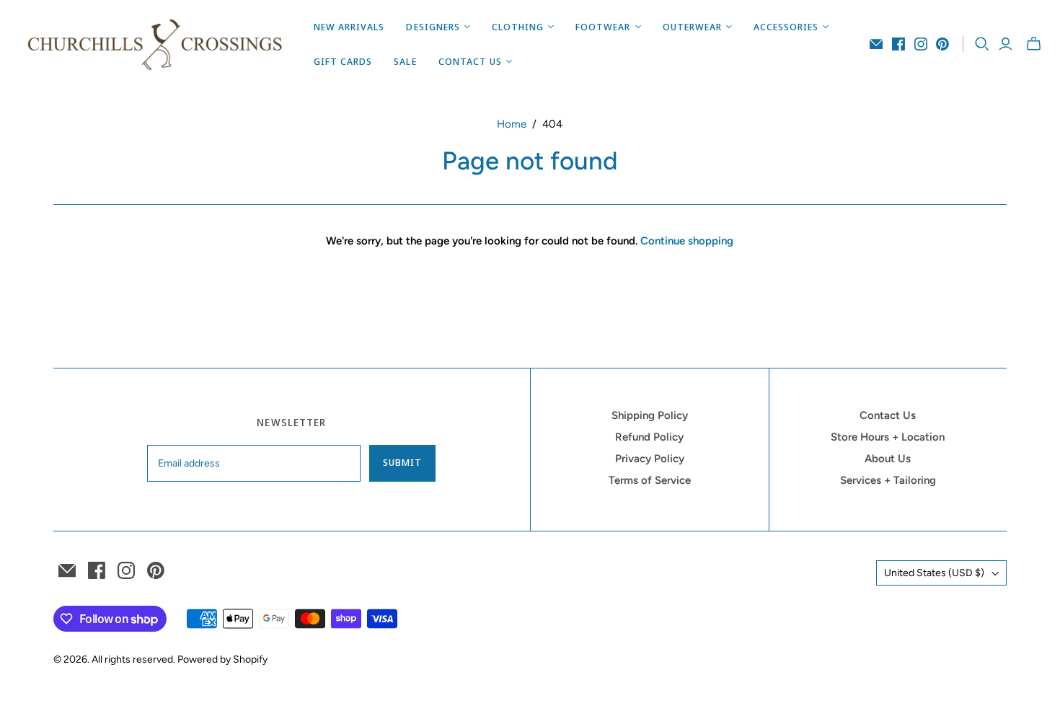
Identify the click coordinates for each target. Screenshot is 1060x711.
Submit (402, 462)
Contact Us (888, 415)
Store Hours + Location (888, 436)
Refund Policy (649, 436)
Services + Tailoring (888, 480)
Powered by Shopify (222, 659)
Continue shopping (686, 240)
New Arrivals (349, 26)
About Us (888, 458)
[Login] (1005, 44)
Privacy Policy (649, 458)
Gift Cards (343, 61)
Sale (405, 61)
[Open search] (982, 44)
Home (511, 124)
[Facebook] (898, 43)
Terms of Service (650, 480)
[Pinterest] (942, 43)
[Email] (876, 43)
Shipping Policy (649, 415)
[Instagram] (920, 43)
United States (934, 573)
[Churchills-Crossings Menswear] (155, 44)
